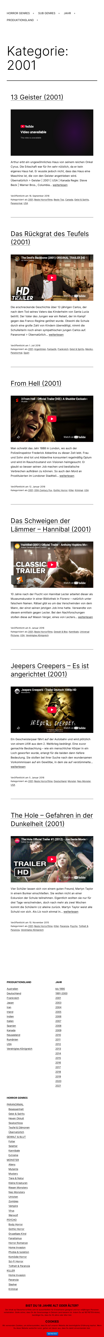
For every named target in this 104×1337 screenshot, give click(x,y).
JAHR (67, 13)
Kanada (11, 1030)
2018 (58, 1071)
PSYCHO (12, 1219)
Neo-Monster (84, 781)
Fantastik (51, 349)
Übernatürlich (16, 1132)
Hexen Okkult (16, 1118)
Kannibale (74, 631)
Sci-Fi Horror (16, 1261)
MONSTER (13, 1159)
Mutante (13, 1169)
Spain (26, 352)
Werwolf (13, 1215)
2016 (58, 1062)
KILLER (11, 1270)
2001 (30, 199)
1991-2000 (61, 993)
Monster (72, 781)
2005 (58, 1011)
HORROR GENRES (18, 13)
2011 (58, 1039)
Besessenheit (16, 1109)
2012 (58, 1044)
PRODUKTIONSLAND (20, 20)
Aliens (12, 1164)
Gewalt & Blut (61, 631)
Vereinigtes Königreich (37, 635)
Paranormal (16, 203)
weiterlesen (60, 185)
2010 (58, 1035)
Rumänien (12, 1039)
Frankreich (63, 349)
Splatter (13, 1146)
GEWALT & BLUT (16, 1136)
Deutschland (60, 781)
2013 (58, 1048)
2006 (58, 1016)
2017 (58, 1067)
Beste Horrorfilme (43, 199)
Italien (10, 1021)
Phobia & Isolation (19, 1252)
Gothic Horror (60, 490)
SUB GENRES (46, 13)
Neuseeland (13, 1035)
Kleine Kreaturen (18, 1183)
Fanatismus (15, 1238)
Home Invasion (17, 1247)
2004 (58, 1007)
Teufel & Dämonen (19, 1127)
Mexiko (89, 349)
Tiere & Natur (16, 1178)
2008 (58, 1025)
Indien (10, 1016)
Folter (12, 1141)
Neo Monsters (17, 1192)
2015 (58, 1058)
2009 (58, 1030)
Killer (71, 490)
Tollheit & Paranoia (19, 1266)
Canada (69, 199)
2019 (58, 1076)
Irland (10, 1011)
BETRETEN (52, 1334)
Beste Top (59, 199)
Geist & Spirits (81, 199)
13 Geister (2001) (37, 97)
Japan (10, 1002)
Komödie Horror (18, 1256)
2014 (58, 1053)
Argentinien (40, 349)
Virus (11, 1210)
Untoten (13, 1196)
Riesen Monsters (18, 1187)
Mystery (13, 1173)
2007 (58, 1021)
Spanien (11, 1025)
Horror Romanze (18, 1242)
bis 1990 (60, 988)
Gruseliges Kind (17, 1233)
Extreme (13, 1155)
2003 (58, 1002)
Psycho (74, 926)
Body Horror (16, 1224)
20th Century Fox (43, 490)
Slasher (13, 1284)
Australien (12, 988)
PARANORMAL (15, 1104)
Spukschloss (16, 1122)
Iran (9, 1007)
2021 (58, 1085)
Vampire (13, 1205)
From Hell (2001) (36, 383)
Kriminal (79, 490)
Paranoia (64, 926)
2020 (58, 1081)
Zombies (13, 1201)
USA (26, 203)
